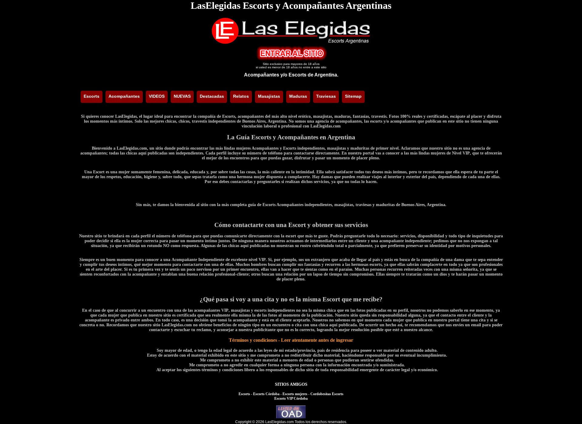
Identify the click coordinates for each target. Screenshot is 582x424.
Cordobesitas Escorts (326, 394)
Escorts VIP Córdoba (291, 398)
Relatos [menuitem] (241, 96)
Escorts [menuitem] (91, 96)
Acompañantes (261, 74)
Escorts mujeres (295, 394)
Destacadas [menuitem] (212, 96)
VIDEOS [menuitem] (157, 96)
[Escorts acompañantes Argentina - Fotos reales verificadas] (291, 43)
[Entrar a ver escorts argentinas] (291, 59)
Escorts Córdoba (266, 394)
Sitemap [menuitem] (353, 96)
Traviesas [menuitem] (326, 96)
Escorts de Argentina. (313, 74)
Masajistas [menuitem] (269, 96)
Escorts (244, 394)
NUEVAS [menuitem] (182, 96)
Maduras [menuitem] (298, 96)
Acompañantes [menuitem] (124, 96)
